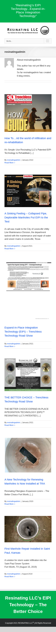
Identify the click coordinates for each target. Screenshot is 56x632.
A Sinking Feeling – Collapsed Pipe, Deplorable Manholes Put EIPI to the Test (26, 217)
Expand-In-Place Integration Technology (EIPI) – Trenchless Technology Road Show (23, 331)
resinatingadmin (13, 160)
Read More (9, 163)
